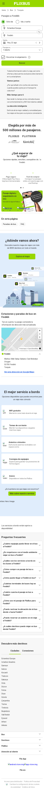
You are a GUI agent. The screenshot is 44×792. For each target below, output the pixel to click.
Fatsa (3, 690)
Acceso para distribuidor (13, 781)
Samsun (4, 665)
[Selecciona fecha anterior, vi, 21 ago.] (36, 42)
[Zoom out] (39, 334)
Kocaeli (4, 672)
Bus (11, 10)
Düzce (4, 687)
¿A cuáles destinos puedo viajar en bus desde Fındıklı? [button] (20, 627)
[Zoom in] (39, 330)
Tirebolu (4, 708)
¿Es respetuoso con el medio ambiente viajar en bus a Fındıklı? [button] (20, 553)
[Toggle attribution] (40, 348)
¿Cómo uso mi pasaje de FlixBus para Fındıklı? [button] (19, 602)
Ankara (4, 725)
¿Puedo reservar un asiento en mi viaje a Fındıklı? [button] (20, 619)
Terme (4, 704)
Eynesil (4, 718)
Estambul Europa (8, 658)
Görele (4, 697)
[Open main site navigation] (3, 3)
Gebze (4, 669)
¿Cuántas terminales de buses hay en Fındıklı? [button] (19, 585)
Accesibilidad (16, 787)
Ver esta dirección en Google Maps (19, 372)
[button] (22, 28)
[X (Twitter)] (23, 776)
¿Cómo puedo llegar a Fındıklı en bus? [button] (19, 578)
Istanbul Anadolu (8, 662)
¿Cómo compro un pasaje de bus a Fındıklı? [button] (18, 570)
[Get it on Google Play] (16, 764)
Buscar (22, 63)
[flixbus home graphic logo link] (22, 3)
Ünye (3, 694)
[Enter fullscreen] (39, 342)
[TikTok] (24, 776)
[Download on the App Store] (30, 764)
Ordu (3, 683)
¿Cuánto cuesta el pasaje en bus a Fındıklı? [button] (18, 593)
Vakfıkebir (5, 715)
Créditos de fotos (28, 787)
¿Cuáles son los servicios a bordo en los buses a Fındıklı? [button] (19, 562)
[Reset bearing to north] (39, 337)
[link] (22, 270)
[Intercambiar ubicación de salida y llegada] (39, 32)
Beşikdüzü (5, 711)
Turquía (20, 10)
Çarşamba (5, 701)
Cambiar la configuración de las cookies (24, 784)
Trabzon (4, 676)
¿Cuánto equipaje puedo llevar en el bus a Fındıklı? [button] (20, 545)
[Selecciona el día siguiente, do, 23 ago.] (39, 42)
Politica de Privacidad (32, 781)
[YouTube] (22, 776)
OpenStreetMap (33, 348)
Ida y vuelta (25, 22)
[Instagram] (21, 776)
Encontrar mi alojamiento (16, 57)
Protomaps (22, 348)
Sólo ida (9, 22)
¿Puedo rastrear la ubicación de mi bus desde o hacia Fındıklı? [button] (20, 610)
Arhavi (3, 722)
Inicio (4, 10)
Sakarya (4, 679)
